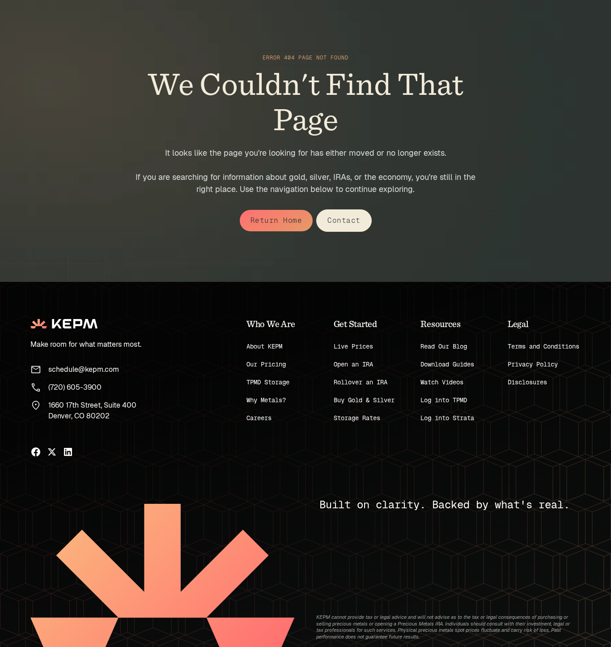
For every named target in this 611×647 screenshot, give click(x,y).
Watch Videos (441, 382)
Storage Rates (357, 418)
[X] (52, 452)
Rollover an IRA (360, 382)
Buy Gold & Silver (364, 400)
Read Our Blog (443, 346)
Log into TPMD (443, 400)
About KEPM (264, 346)
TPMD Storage (267, 382)
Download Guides (447, 364)
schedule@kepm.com (83, 369)
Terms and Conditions (543, 346)
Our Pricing (266, 364)
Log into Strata (447, 418)
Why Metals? (266, 400)
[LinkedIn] (68, 452)
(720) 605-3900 (75, 387)
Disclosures (527, 382)
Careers (259, 418)
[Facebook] (35, 452)
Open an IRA (353, 364)
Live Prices (353, 346)
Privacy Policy (533, 364)
